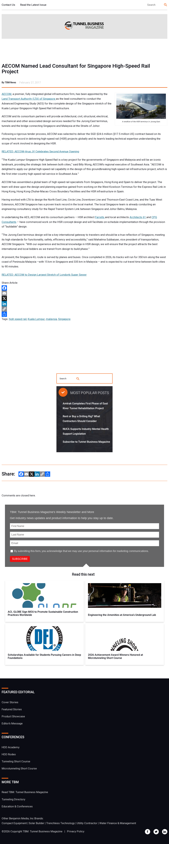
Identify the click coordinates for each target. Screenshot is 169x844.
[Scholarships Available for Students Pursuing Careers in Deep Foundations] (44, 638)
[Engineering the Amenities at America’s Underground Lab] (124, 595)
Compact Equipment (14, 823)
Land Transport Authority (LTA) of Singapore (29, 99)
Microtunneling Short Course (19, 768)
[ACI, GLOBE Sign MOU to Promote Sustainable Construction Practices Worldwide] (44, 595)
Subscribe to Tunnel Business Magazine (86, 442)
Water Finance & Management (117, 823)
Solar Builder (36, 823)
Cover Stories (10, 702)
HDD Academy (10, 747)
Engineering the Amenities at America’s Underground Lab (122, 615)
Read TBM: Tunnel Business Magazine (25, 792)
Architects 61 (138, 217)
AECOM (6, 94)
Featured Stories (12, 709)
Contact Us (8, 5)
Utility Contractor (87, 823)
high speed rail (18, 319)
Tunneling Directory (13, 799)
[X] (84, 298)
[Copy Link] (84, 309)
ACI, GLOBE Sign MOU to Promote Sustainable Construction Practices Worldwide (43, 613)
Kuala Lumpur (36, 319)
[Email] (84, 293)
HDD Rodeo (9, 754)
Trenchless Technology (60, 823)
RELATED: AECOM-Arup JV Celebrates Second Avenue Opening (40, 151)
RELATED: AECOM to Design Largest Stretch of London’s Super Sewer (44, 275)
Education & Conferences (17, 806)
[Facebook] (84, 288)
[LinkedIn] (84, 303)
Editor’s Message (12, 723)
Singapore (64, 319)
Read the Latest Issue (33, 5)
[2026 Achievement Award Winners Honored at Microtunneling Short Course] (124, 638)
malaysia (51, 319)
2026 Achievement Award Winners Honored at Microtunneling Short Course (115, 656)
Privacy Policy (75, 831)
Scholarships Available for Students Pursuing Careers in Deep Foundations (44, 656)
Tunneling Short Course (16, 761)
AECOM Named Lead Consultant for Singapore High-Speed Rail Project (76, 68)
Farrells (100, 217)
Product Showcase (13, 716)
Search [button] (165, 5)
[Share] (84, 314)
